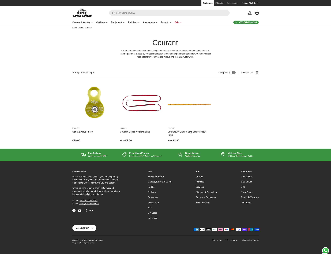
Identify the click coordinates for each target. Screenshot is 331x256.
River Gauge (247, 192)
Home (74, 28)
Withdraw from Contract (250, 241)
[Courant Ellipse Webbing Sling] (141, 103)
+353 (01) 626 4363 (88, 200)
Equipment (116, 22)
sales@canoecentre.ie (89, 203)
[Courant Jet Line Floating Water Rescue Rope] (189, 103)
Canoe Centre (83, 241)
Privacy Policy (217, 241)
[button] (257, 13)
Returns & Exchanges (206, 197)
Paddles (132, 22)
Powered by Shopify (96, 241)
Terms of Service (232, 241)
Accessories (148, 22)
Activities (200, 182)
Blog (243, 187)
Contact (199, 176)
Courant (89, 28)
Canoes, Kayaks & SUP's (159, 182)
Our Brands (246, 202)
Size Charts (246, 182)
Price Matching (202, 202)
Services (200, 187)
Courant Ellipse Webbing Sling (135, 132)
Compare (223, 72)
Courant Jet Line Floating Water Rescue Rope (187, 133)
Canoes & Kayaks (81, 22)
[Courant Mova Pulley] (94, 103)
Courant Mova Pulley (82, 132)
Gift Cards (152, 213)
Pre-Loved (152, 218)
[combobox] (169, 13)
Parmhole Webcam (250, 197)
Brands (164, 22)
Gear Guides (247, 176)
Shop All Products (156, 176)
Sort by (76, 72)
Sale (177, 22)
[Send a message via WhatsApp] (326, 251)
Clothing (100, 22)
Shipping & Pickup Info (206, 192)
